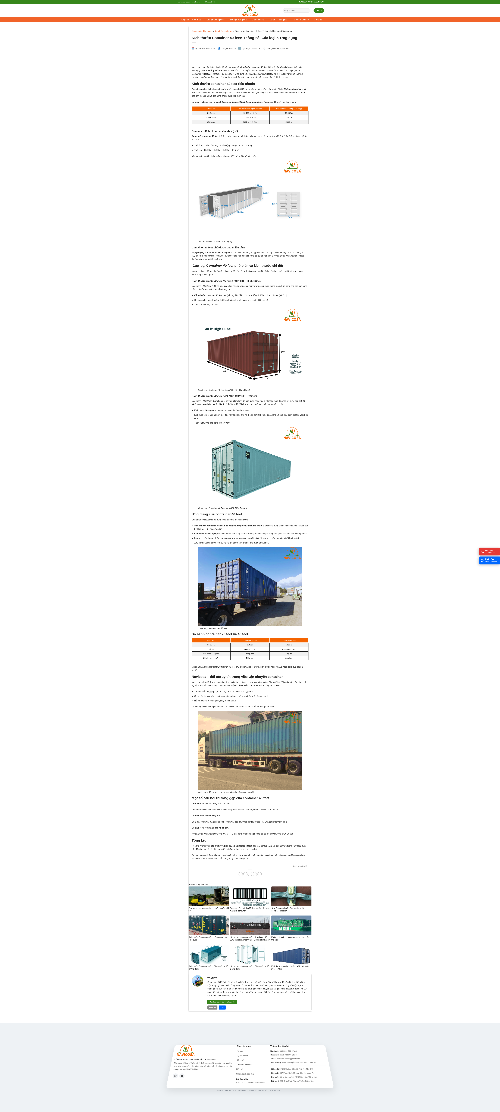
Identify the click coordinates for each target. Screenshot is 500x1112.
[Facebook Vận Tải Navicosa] (175, 1075)
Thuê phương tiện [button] (238, 20)
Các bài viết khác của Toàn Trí (222, 1002)
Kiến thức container (223, 31)
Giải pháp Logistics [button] (215, 20)
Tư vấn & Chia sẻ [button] (300, 20)
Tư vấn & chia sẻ (243, 1065)
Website (212, 1007)
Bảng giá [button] (283, 20)
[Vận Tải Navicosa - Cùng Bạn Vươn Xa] (250, 10)
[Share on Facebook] (241, 874)
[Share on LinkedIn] (259, 874)
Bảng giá (240, 1060)
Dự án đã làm (242, 1056)
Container (207, 31)
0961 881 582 (285, 1051)
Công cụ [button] (318, 20)
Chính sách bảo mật (245, 1074)
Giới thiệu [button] (196, 20)
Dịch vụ (240, 1051)
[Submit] (308, 10)
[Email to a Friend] (250, 874)
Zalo (222, 1007)
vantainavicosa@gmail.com (288, 1059)
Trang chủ (184, 20)
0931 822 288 (286, 1055)
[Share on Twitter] (245, 874)
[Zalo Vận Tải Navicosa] (182, 1075)
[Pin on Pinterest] (255, 874)
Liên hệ (239, 1069)
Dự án (272, 20)
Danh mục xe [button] (258, 20)
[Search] (296, 2)
